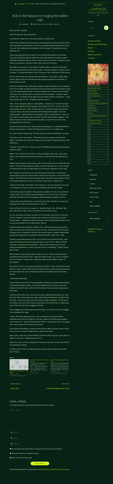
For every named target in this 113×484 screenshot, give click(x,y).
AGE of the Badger (95, 85)
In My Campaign (98, 7)
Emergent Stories (95, 100)
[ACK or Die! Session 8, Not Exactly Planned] (40, 366)
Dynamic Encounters (96, 95)
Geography (93, 108)
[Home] (15, 4)
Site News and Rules (94, 41)
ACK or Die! (30, 4)
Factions (93, 105)
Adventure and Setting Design (97, 44)
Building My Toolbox (96, 88)
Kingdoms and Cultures (96, 120)
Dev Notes (91, 58)
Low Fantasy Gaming (96, 123)
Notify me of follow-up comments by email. (25, 453)
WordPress (91, 232)
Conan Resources (95, 93)
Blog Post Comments (94, 54)
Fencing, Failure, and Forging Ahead (99, 103)
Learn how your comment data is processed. (54, 469)
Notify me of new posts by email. (22, 458)
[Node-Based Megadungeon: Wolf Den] (61, 366)
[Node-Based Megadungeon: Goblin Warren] (19, 364)
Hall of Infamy (94, 110)
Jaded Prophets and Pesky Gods (99, 115)
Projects (90, 48)
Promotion (91, 51)
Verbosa (98, 229)
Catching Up (94, 90)
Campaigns (21, 4)
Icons (92, 113)
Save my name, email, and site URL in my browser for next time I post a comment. (36, 449)
